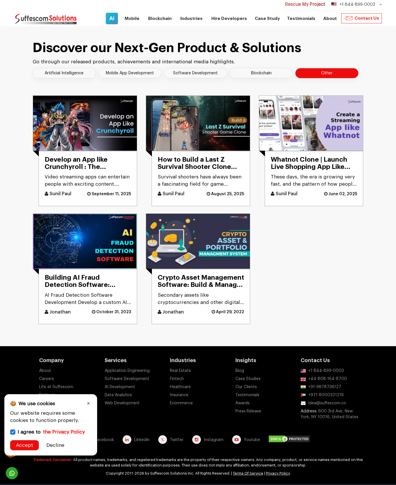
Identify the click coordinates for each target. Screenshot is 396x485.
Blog (239, 371)
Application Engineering (127, 371)
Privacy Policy (278, 473)
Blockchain (261, 73)
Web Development (122, 403)
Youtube (252, 440)
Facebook (104, 440)
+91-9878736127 (324, 387)
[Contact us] (12, 473)
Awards (242, 403)
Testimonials (301, 18)
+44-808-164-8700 (327, 379)
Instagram (214, 440)
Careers (46, 379)
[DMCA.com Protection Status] (291, 439)
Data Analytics (118, 395)
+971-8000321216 (326, 395)
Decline (55, 445)
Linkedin (142, 440)
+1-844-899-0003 (326, 371)
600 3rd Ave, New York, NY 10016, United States (329, 414)
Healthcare (180, 387)
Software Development (195, 73)
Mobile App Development (130, 73)
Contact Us (367, 18)
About (45, 371)
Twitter (177, 440)
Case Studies (248, 379)
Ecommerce (181, 403)
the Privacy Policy (64, 431)
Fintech (177, 379)
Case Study (267, 18)
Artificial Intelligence (64, 73)
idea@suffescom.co (327, 403)
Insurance (179, 395)
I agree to (51, 431)
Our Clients (246, 387)
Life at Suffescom (56, 387)
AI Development (120, 387)
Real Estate (180, 371)
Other (327, 73)
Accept (24, 445)
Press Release (248, 411)
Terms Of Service (248, 473)
